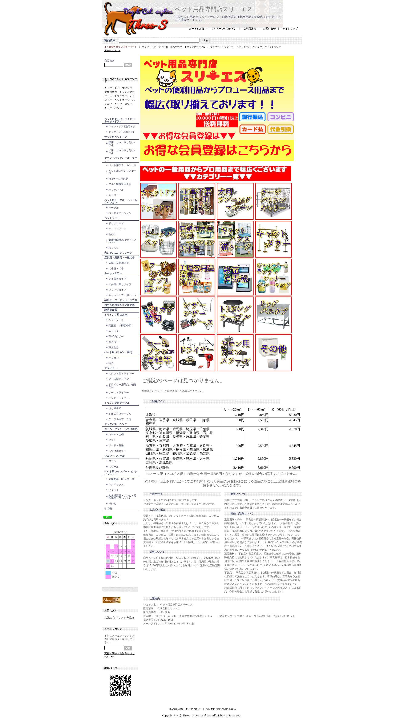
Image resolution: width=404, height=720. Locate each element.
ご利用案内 (249, 28)
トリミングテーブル (195, 46)
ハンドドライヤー (119, 398)
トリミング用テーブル (117, 402)
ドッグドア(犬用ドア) (121, 132)
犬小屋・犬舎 (116, 268)
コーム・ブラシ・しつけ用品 (120, 428)
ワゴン (112, 461)
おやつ (112, 234)
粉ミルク (114, 247)
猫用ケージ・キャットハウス (120, 300)
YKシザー (114, 342)
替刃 (111, 363)
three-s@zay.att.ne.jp (178, 623)
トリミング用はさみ (115, 314)
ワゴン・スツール (114, 455)
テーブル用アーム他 (120, 419)
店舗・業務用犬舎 (119, 263)
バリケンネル (116, 189)
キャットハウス (112, 50)
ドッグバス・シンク (115, 424)
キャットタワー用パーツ (122, 295)
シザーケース (116, 320)
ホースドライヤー (119, 392)
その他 (112, 503)
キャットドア (149, 46)
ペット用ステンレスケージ (122, 172)
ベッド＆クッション (120, 213)
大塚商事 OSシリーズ (121, 479)
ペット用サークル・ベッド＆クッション (120, 201)
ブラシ (112, 439)
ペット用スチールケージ (122, 165)
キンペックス (117, 484)
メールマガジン (113, 629)
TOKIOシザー (116, 336)
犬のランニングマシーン (118, 252)
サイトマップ (290, 28)
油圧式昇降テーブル (120, 413)
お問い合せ (269, 28)
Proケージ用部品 (118, 178)
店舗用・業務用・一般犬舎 (119, 257)
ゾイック (114, 490)
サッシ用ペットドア (115, 136)
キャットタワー (273, 46)
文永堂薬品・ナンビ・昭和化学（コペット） (122, 497)
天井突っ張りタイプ (120, 284)
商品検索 (109, 40)
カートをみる (196, 28)
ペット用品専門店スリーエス (214, 9)
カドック (114, 331)
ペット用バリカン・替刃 (118, 352)
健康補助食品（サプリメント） (122, 241)
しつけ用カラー (117, 450)
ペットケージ (243, 46)
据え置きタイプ (117, 278)
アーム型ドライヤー (120, 379)
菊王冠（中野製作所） (121, 325)
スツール (114, 466)
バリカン (114, 357)
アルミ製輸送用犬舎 (120, 184)
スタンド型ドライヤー (121, 373)
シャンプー (228, 46)
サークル (114, 207)
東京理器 (114, 347)
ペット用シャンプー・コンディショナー (120, 473)
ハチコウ (257, 46)
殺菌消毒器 (110, 309)
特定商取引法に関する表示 (221, 709)
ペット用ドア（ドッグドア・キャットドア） (120, 120)
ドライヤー (213, 46)
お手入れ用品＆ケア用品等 (119, 304)
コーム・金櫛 (116, 434)
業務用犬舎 (176, 46)
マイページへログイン (224, 28)
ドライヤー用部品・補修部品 (122, 386)
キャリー (114, 195)
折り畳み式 (115, 408)
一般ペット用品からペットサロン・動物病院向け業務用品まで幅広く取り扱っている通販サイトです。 (228, 18)
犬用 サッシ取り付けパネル (122, 151)
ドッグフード (116, 223)
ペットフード (112, 217)
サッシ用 (163, 46)
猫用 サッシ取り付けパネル (122, 143)
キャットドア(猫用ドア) (123, 126)
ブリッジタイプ (117, 289)
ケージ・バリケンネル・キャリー (120, 159)
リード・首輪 (116, 445)
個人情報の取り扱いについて (184, 709)
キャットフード (117, 228)
